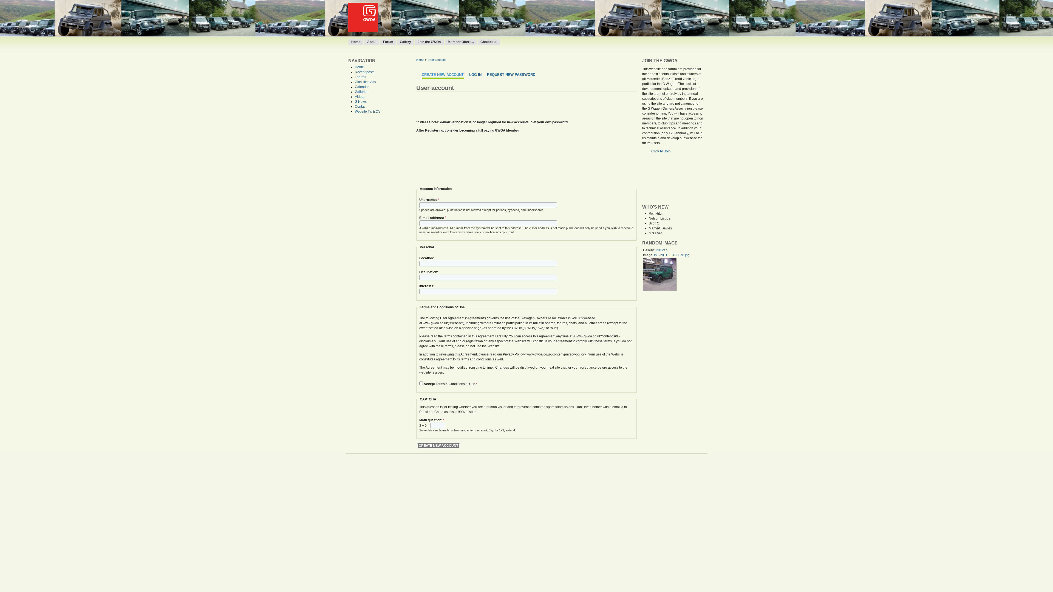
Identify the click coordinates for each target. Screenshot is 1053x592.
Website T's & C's (367, 111)
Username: (429, 200)
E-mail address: (432, 218)
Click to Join (661, 151)
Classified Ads (365, 82)
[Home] (363, 31)
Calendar (362, 87)
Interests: (426, 286)
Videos (360, 97)
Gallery (405, 42)
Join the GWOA (429, 42)
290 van (661, 250)
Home (356, 42)
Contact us (488, 42)
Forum (388, 42)
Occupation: (428, 272)
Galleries (361, 92)
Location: (426, 258)
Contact (360, 107)
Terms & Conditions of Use (450, 384)
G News (361, 102)
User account (437, 59)
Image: (648, 255)
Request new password (511, 75)
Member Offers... (461, 42)
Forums (360, 77)
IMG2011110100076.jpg (672, 255)
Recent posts (364, 72)
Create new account (443, 75)
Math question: (432, 420)
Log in (475, 75)
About (372, 42)
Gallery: (649, 250)
